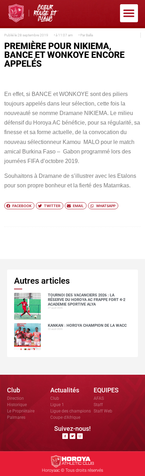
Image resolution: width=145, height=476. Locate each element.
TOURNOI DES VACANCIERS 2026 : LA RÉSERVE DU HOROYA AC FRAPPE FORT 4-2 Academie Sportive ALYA (86, 300)
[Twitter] (72, 436)
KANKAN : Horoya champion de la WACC (87, 325)
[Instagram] (80, 436)
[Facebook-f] (65, 436)
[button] (129, 13)
